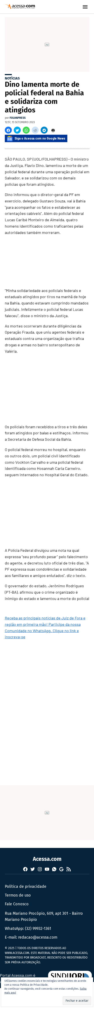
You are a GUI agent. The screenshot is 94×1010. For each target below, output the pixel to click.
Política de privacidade (25, 886)
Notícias (12, 78)
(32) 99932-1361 (38, 928)
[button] (8, 130)
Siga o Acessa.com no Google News (40, 138)
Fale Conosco (17, 904)
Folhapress (18, 117)
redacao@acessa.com (37, 937)
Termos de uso (18, 895)
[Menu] (85, 7)
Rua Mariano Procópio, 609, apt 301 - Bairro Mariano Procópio (44, 916)
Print (53, 130)
